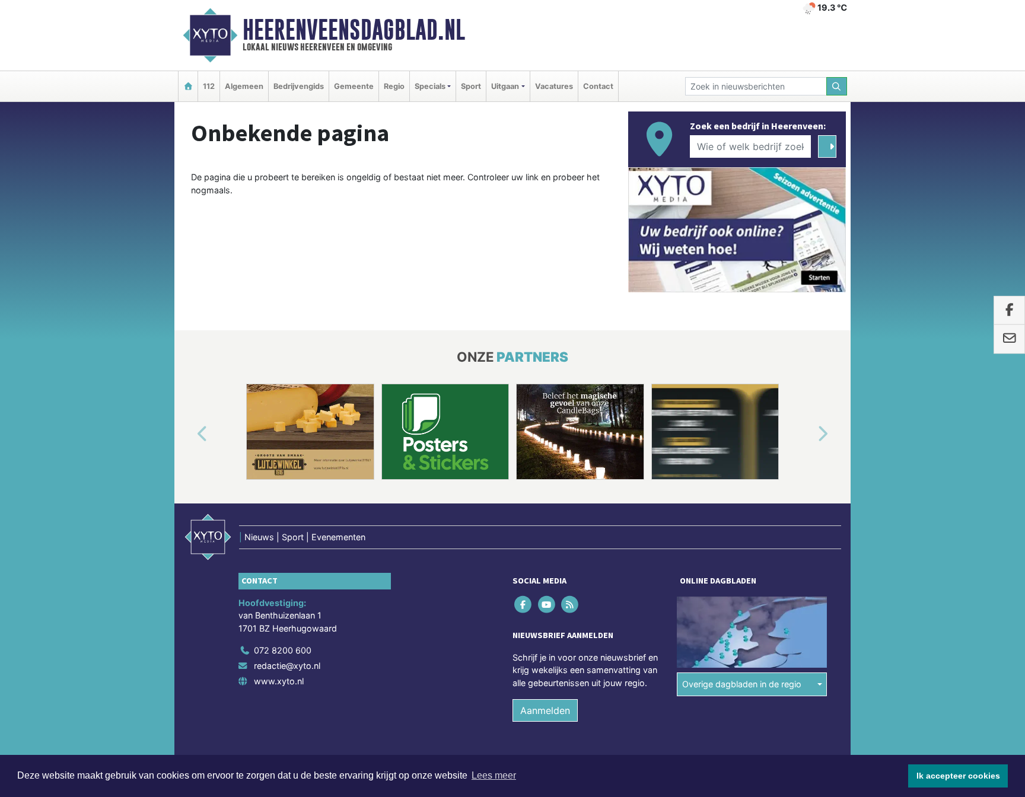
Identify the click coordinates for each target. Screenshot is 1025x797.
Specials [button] (430, 86)
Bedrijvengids (298, 86)
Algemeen (244, 86)
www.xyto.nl (279, 681)
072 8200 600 (282, 650)
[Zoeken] (837, 86)
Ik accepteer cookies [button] (958, 775)
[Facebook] (524, 604)
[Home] (188, 86)
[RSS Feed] (570, 604)
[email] (1009, 339)
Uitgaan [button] (505, 86)
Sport (471, 86)
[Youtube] (547, 604)
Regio (394, 86)
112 (209, 86)
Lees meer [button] (494, 775)
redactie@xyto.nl (287, 666)
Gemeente (354, 86)
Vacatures (554, 86)
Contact (598, 86)
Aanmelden (545, 710)
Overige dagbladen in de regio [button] (741, 684)
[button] (188, 434)
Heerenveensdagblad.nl (354, 29)
